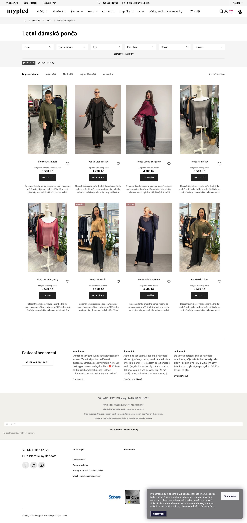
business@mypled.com (41, 456)
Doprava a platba (80, 465)
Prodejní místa (12, 3)
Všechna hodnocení (37, 362)
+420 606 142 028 (38, 450)
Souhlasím (230, 496)
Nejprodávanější (88, 74)
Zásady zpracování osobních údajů (88, 470)
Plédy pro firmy (49, 3)
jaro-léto (27, 62)
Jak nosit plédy (30, 3)
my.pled (33, 465)
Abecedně (108, 74)
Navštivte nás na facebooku (25, 465)
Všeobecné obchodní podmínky (87, 476)
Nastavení (158, 513)
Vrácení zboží (79, 460)
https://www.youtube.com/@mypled (41, 465)
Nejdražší (68, 74)
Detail (47, 296)
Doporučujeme (30, 74)
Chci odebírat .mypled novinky (124, 429)
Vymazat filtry (48, 63)
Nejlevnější (50, 74)
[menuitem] (42, 11)
